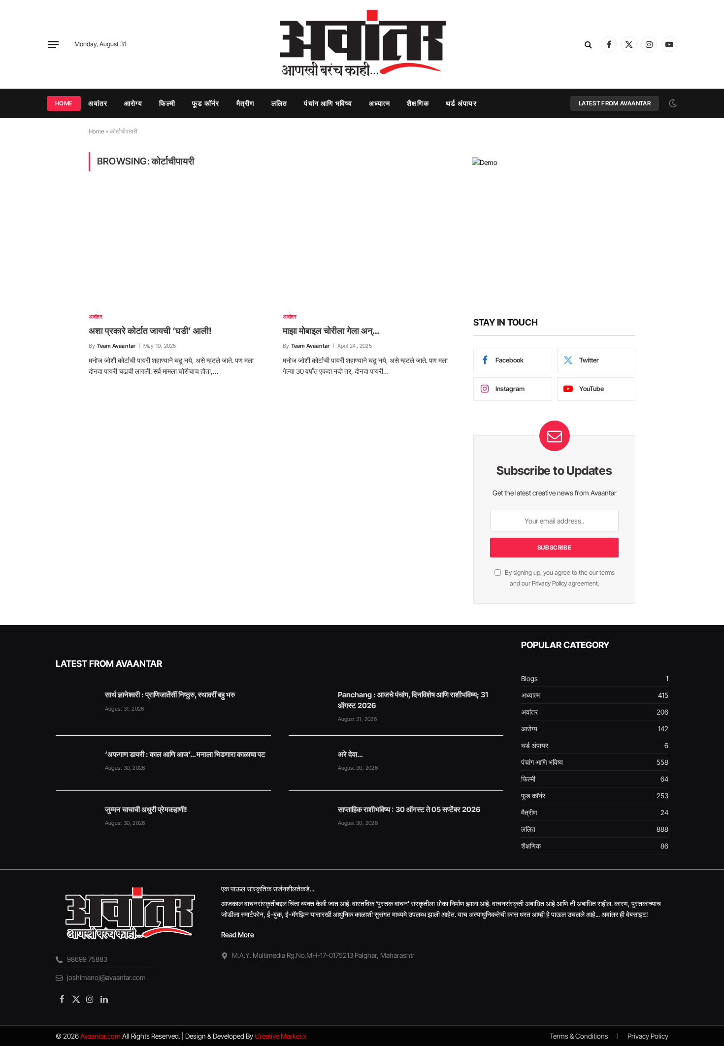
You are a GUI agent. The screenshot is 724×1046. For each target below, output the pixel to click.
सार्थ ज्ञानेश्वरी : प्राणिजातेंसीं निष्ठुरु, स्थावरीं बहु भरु (170, 694)
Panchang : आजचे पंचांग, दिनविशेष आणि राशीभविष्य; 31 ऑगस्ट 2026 (413, 700)
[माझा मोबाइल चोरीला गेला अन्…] (371, 247)
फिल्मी (167, 103)
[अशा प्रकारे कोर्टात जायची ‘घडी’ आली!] (177, 247)
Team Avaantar (116, 345)
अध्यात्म (380, 103)
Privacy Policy (549, 583)
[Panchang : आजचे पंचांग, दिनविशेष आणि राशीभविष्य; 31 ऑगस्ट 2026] (309, 703)
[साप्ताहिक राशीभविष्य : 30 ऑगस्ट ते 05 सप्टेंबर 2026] (309, 818)
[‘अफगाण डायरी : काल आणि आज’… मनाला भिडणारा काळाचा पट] (76, 763)
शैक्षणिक (417, 103)
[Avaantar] (362, 44)
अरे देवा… (350, 754)
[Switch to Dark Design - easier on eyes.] (671, 103)
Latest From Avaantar (615, 103)
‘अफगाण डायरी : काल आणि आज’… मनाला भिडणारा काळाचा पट (185, 754)
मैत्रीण (245, 103)
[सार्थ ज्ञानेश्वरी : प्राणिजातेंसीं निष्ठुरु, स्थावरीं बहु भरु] (76, 703)
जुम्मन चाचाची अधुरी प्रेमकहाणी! (146, 809)
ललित (279, 103)
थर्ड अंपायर (461, 103)
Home (63, 103)
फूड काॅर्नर (206, 103)
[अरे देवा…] (309, 763)
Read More (237, 934)
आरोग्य (133, 103)
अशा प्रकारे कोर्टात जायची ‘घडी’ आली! (150, 331)
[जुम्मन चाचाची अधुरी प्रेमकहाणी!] (76, 818)
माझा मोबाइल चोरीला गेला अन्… (331, 331)
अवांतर (97, 103)
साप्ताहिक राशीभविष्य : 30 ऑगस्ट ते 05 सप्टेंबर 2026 (409, 809)
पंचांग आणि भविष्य (328, 103)
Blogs (529, 678)
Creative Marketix (280, 1036)
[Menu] (53, 44)
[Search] (588, 44)
